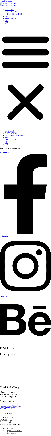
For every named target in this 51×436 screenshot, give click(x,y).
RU (6, 23)
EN (6, 21)
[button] (25, 77)
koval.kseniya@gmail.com (10, 406)
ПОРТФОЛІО (11, 12)
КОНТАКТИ (10, 18)
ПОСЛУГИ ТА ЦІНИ (14, 14)
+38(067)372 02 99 (7, 408)
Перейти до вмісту (8, 1)
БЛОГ (7, 16)
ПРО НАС (9, 10)
